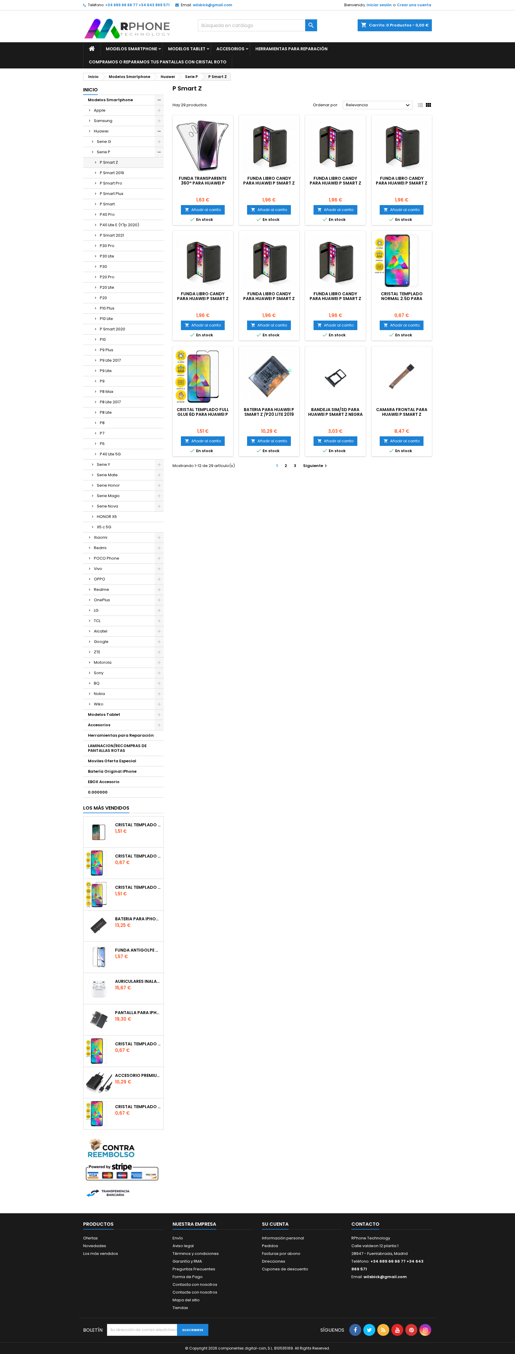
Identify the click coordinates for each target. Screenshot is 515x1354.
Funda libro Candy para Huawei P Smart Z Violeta (269, 183)
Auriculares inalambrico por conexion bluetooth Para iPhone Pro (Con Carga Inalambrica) (138, 981)
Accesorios (230, 49)
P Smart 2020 (112, 329)
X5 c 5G (104, 527)
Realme (101, 589)
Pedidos (270, 1246)
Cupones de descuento (285, 1269)
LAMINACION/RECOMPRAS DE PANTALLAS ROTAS (117, 748)
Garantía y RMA (187, 1261)
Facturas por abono (281, 1253)
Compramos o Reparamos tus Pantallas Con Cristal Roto (158, 62)
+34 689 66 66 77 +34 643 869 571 (137, 4)
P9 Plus (106, 350)
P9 (102, 381)
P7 (102, 433)
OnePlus (102, 600)
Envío (178, 1238)
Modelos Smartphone (131, 49)
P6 (102, 443)
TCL (97, 621)
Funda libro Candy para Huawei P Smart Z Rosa (335, 183)
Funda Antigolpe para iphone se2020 (138, 950)
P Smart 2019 (112, 173)
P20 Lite (107, 287)
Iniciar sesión (379, 4)
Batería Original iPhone (112, 771)
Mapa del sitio (186, 1300)
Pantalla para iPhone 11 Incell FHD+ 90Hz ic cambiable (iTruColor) (138, 1012)
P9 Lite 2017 (110, 360)
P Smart (107, 204)
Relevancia (378, 105)
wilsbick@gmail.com (212, 4)
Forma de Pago (188, 1277)
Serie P (103, 152)
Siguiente (315, 465)
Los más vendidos (106, 808)
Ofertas (90, 1238)
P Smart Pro (111, 183)
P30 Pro (107, 246)
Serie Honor (108, 485)
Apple (100, 110)
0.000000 (98, 792)
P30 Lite (107, 256)
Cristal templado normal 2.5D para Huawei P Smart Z (402, 298)
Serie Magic (108, 496)
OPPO (99, 579)
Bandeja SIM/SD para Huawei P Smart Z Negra (335, 412)
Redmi (100, 548)
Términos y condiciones (196, 1253)
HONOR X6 (107, 516)
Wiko (98, 704)
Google (101, 641)
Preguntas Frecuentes (194, 1269)
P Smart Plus (111, 193)
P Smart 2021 (112, 235)
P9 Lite (106, 371)
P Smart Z (109, 162)
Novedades (94, 1246)
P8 (102, 423)
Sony (98, 673)
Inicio (90, 89)
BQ (97, 683)
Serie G (104, 141)
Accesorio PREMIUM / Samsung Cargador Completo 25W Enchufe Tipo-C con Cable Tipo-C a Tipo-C (138, 1075)
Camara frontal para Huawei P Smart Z (401, 412)
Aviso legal (183, 1246)
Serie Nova (107, 506)
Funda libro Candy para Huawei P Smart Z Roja (401, 183)
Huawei (101, 131)
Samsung (103, 121)
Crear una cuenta (414, 4)
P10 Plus (107, 308)
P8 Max (106, 391)
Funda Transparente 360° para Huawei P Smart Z (203, 183)
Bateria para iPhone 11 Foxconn (138, 918)
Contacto (365, 1224)
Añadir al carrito (203, 209)
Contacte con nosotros (195, 1292)
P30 (103, 266)
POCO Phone (106, 558)
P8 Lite (106, 412)
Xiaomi (100, 537)
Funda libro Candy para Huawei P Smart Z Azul (335, 298)
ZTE (97, 652)
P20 (103, 298)
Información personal (283, 1238)
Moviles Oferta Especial (112, 761)
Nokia (99, 693)
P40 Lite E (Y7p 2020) (119, 225)
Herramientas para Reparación (291, 49)
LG (96, 610)
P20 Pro (107, 277)
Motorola (102, 662)
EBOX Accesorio (104, 782)
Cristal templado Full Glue (138, 824)
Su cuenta (275, 1224)
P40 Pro (107, 214)
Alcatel (100, 631)
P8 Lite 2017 (110, 402)
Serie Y (103, 464)
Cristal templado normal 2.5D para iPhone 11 (138, 1106)
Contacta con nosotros (195, 1284)
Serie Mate (107, 475)
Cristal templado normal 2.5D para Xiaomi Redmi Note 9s (138, 1043)
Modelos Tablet (186, 49)
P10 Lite (106, 318)
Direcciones (273, 1261)
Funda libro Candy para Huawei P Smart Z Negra (269, 298)
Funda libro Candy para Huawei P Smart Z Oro (203, 298)
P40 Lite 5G (110, 454)
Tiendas (180, 1308)
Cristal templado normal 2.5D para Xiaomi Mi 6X (138, 856)
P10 (103, 339)
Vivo (98, 568)
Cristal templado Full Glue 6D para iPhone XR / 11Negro (138, 887)
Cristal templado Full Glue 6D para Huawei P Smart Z (203, 414)
